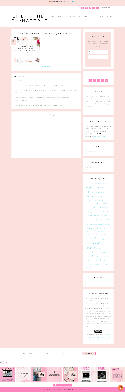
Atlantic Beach (97, 184)
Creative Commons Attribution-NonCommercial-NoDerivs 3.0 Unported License (98, 337)
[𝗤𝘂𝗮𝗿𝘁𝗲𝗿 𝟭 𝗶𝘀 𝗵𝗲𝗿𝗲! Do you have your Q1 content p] (39, 374)
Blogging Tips (93, 187)
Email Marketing (102, 215)
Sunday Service (89, 264)
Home (97, 228)
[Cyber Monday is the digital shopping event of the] (86, 374)
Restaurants (97, 256)
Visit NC (105, 264)
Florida (88, 224)
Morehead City (90, 234)
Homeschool (105, 228)
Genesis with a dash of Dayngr (74, 389)
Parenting (90, 252)
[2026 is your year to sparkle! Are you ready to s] (23, 374)
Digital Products (95, 212)
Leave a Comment (46, 66)
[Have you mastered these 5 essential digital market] (54, 374)
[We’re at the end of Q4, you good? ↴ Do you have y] (70, 374)
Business (90, 196)
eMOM (98, 219)
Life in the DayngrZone (29, 18)
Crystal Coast (100, 204)
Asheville (89, 184)
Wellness (88, 267)
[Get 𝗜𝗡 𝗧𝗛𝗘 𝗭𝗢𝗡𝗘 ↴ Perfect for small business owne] (7, 374)
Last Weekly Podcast (98, 231)
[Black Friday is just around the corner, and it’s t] (101, 374)
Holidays (89, 228)
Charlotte (98, 196)
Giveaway (106, 224)
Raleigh (107, 252)
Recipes (88, 256)
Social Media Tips (101, 260)
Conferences (97, 200)
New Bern (98, 248)
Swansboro (97, 264)
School (88, 260)
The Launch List (99, 136)
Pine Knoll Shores (100, 252)
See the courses (71, 1)
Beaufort (106, 184)
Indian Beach (89, 231)
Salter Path (106, 256)
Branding (103, 192)
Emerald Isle (89, 220)
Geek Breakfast (97, 224)
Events (106, 219)
